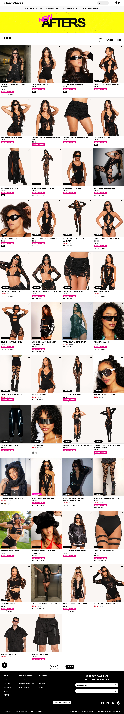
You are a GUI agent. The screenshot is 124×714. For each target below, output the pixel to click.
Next (69, 667)
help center (7, 684)
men (40, 9)
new (26, 9)
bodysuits (49, 9)
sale (78, 9)
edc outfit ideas (24, 687)
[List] (120, 40)
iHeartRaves (78, 711)
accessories (68, 9)
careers (41, 687)
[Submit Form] (116, 685)
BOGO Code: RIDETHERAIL (7, 92)
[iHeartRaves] (14, 3)
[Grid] (118, 40)
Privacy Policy (7, 711)
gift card (42, 684)
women (33, 9)
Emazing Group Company (104, 711)
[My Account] (112, 3)
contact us (7, 687)
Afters (11, 41)
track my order (8, 680)
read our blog (23, 680)
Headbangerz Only (91, 9)
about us (42, 680)
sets (58, 9)
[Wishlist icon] (29, 46)
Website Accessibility (21, 711)
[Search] (100, 3)
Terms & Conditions (36, 711)
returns (6, 691)
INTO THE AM (116, 711)
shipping (6, 695)
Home (5, 41)
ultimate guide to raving (26, 684)
